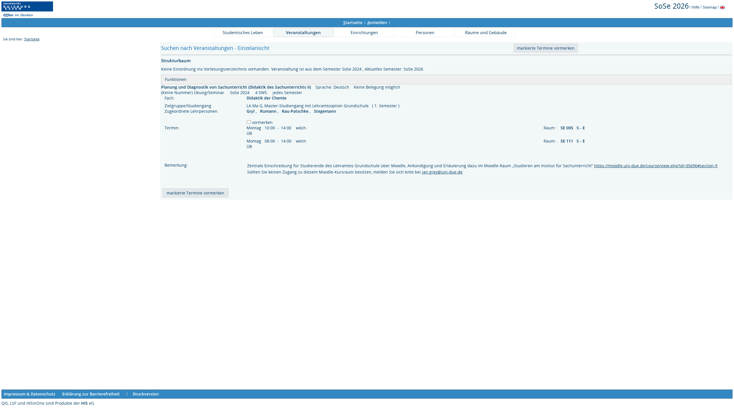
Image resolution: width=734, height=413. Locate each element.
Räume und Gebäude (486, 32)
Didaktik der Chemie (267, 98)
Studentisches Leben (242, 32)
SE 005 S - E (573, 127)
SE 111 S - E (573, 141)
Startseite (32, 39)
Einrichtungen (364, 32)
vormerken (262, 122)
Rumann (269, 111)
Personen (425, 32)
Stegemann (325, 111)
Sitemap (710, 7)
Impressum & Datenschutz (29, 394)
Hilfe (695, 7)
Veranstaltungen (303, 32)
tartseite (352, 22)
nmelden (377, 22)
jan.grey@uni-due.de (442, 172)
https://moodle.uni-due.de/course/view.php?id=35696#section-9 (655, 165)
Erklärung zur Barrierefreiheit (91, 394)
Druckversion (146, 394)
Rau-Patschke (296, 111)
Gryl (251, 111)
